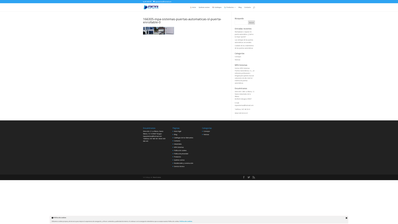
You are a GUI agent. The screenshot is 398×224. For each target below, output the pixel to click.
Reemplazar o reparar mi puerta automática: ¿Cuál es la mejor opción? (244, 34)
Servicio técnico (179, 166)
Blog (240, 7)
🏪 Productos (229, 7)
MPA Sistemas (179, 147)
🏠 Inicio (193, 7)
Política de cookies (180, 150)
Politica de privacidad (181, 154)
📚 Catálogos (216, 7)
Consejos (238, 57)
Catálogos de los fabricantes (183, 138)
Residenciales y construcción (183, 163)
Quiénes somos (204, 7)
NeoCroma (157, 177)
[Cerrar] (346, 218)
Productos (177, 157)
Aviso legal (177, 131)
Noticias (237, 60)
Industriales (178, 144)
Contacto (247, 7)
